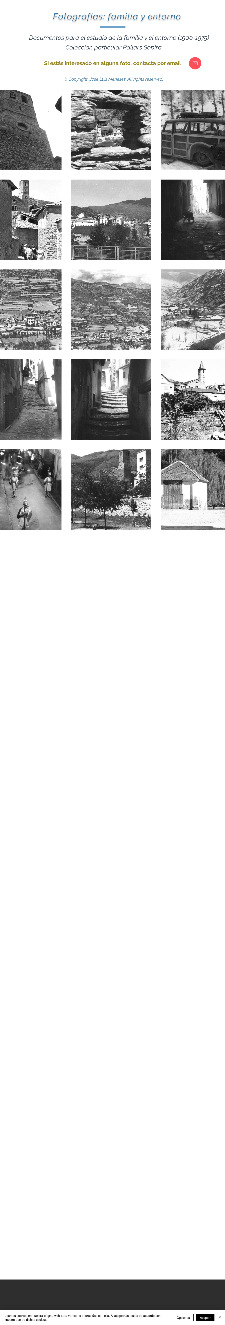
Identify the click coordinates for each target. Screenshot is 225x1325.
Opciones (183, 1317)
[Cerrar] (219, 1317)
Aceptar (205, 1317)
